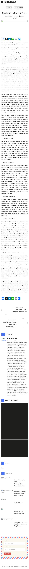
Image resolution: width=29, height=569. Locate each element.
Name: (5, 540)
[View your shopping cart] (26, 2)
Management (10, 9)
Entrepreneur (19, 7)
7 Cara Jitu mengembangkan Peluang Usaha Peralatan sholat (14, 409)
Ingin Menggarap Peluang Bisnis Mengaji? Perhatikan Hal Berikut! (14, 428)
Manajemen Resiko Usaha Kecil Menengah (14, 323)
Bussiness (9, 7)
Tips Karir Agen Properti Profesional (14, 310)
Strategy (19, 9)
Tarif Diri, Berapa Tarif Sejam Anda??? (14, 446)
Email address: (8, 546)
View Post (14, 416)
